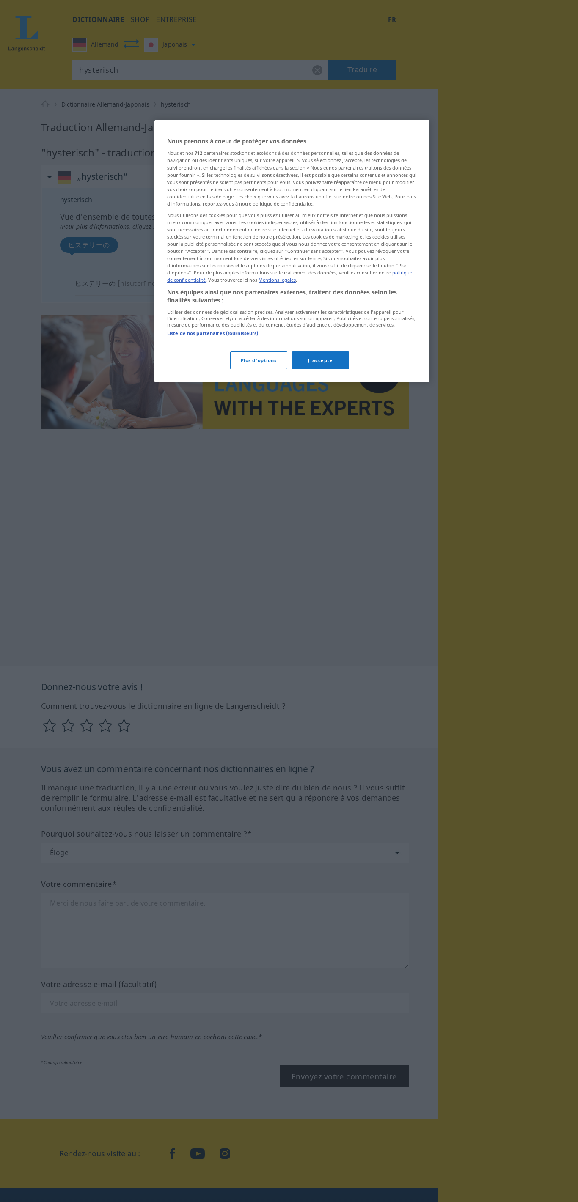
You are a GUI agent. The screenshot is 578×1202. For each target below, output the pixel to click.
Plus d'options (259, 360)
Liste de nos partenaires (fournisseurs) (212, 333)
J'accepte (320, 360)
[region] (291, 251)
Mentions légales (277, 280)
